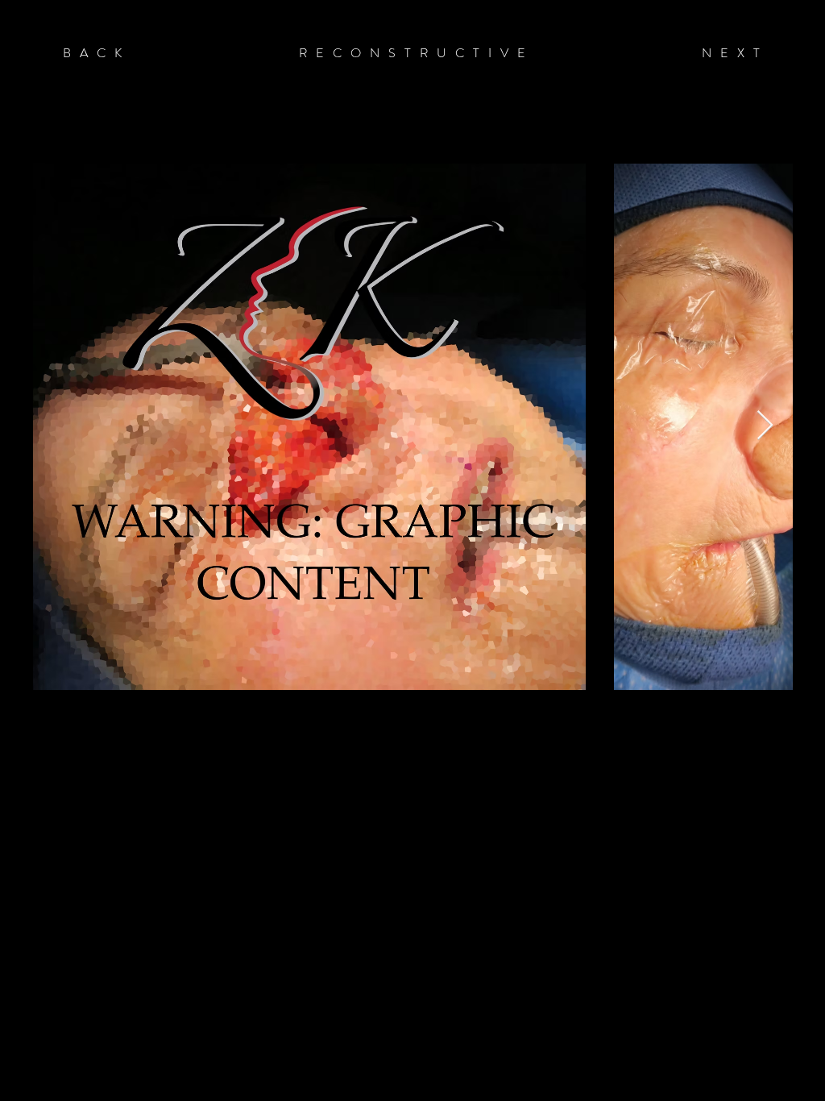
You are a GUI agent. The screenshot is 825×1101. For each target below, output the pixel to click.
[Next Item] (765, 426)
